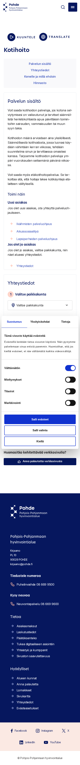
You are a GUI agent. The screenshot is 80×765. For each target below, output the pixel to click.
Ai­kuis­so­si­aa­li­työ (27, 231)
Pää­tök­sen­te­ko (27, 638)
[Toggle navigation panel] (72, 7)
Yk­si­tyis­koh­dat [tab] (40, 321)
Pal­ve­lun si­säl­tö (40, 64)
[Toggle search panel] (62, 7)
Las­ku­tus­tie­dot (26, 632)
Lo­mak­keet (24, 690)
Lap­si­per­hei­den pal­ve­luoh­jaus (36, 239)
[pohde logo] (15, 7)
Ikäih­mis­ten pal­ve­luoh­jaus (34, 224)
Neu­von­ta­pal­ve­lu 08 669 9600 (38, 604)
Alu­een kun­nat (27, 678)
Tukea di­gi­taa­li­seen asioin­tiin (35, 644)
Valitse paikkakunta (28, 294)
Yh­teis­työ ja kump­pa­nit (32, 650)
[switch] (70, 379)
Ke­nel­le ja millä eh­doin (40, 76)
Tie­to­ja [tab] (65, 321)
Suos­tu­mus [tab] (14, 321)
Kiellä (40, 441)
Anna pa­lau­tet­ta (27, 684)
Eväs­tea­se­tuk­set (28, 708)
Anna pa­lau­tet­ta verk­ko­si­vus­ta (42, 461)
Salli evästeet (40, 419)
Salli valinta (40, 430)
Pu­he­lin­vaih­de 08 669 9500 (35, 584)
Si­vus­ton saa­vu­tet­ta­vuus (33, 656)
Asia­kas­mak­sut (27, 626)
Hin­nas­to (40, 83)
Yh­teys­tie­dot (40, 70)
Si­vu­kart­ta (23, 696)
